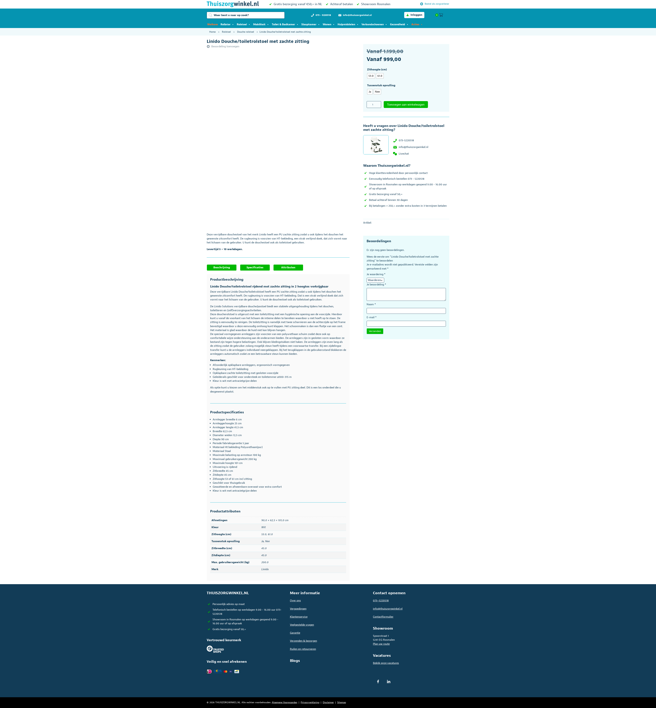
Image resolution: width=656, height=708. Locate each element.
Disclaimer (328, 702)
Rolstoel (242, 24)
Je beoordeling (376, 284)
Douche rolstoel (245, 31)
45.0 (264, 548)
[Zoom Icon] (290, 98)
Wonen (327, 24)
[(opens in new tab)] (215, 649)
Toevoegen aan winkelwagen (406, 104)
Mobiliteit (259, 24)
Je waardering (376, 274)
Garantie (295, 633)
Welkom (212, 24)
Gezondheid (397, 24)
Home (212, 31)
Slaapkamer (308, 24)
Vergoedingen (298, 608)
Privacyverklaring (310, 702)
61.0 (270, 534)
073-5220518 (406, 140)
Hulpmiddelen (346, 24)
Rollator (225, 24)
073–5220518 (381, 600)
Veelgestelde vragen (302, 625)
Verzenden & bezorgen (303, 641)
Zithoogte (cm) (377, 69)
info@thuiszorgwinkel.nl (413, 147)
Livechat (404, 153)
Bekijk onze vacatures (386, 663)
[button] (414, 15)
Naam (371, 304)
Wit (263, 527)
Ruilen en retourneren (303, 649)
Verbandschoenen (372, 24)
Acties (415, 24)
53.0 (263, 534)
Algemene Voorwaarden (284, 702)
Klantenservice (299, 616)
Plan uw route (381, 644)
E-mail (372, 317)
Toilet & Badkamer (283, 24)
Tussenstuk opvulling (381, 85)
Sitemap (341, 702)
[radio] (371, 75)
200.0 (265, 562)
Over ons (295, 600)
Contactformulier (383, 616)
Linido (265, 569)
